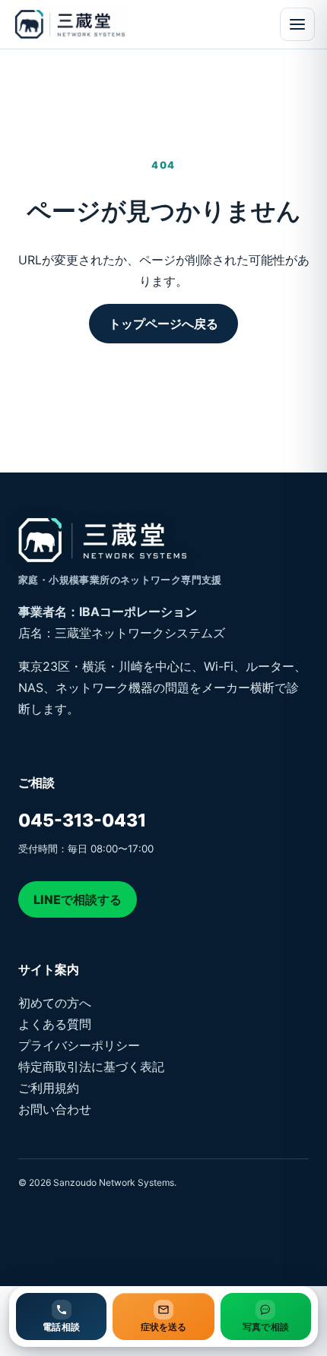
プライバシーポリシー (79, 1045)
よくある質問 (54, 1024)
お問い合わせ (54, 1109)
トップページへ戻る (163, 323)
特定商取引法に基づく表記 (91, 1066)
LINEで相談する (77, 899)
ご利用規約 (48, 1087)
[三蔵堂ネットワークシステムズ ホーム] (95, 24)
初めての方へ (54, 1002)
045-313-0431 (82, 820)
